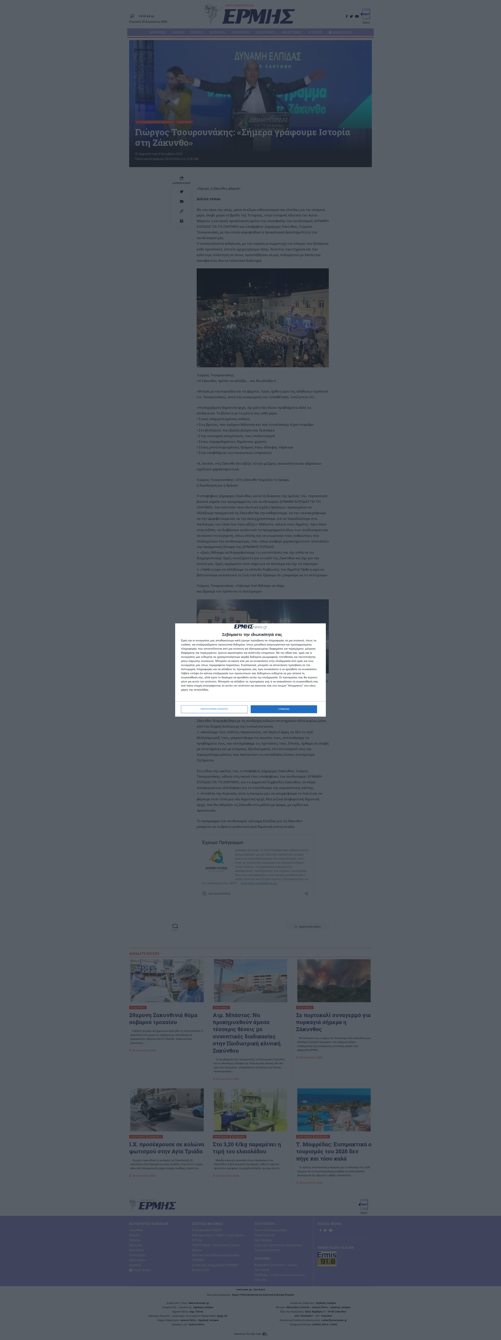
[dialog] (250, 670)
